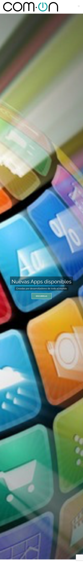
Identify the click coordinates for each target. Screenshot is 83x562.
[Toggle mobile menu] (79, 6)
